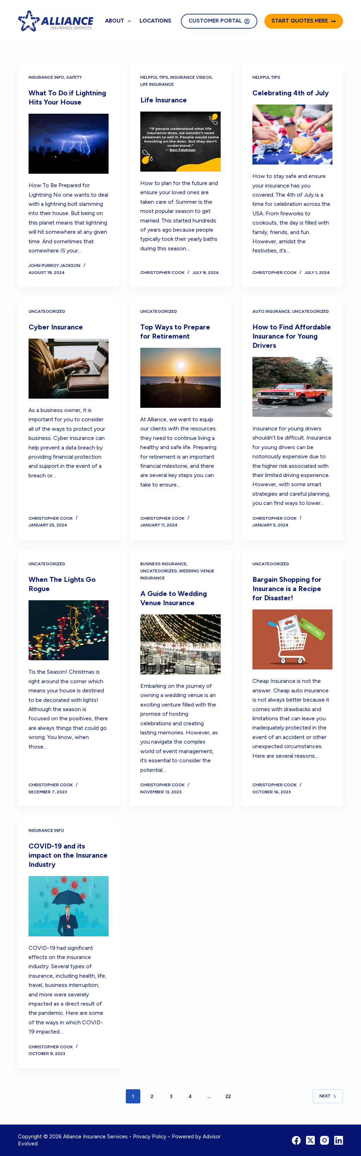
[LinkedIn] (338, 1140)
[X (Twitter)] (310, 1140)
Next (324, 1096)
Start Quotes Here (299, 21)
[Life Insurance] (180, 142)
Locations (155, 21)
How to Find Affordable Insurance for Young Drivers (291, 336)
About (114, 21)
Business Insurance (163, 563)
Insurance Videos (191, 77)
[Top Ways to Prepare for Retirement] (180, 378)
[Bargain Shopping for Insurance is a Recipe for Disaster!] (292, 639)
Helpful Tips (154, 77)
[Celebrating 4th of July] (292, 135)
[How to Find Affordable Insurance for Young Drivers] (292, 387)
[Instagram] (324, 1140)
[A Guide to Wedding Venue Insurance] (180, 644)
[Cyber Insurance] (69, 369)
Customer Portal (215, 21)
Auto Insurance (271, 311)
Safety (74, 77)
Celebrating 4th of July (290, 93)
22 (228, 1097)
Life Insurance (157, 84)
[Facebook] (296, 1140)
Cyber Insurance (56, 327)
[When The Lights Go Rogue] (69, 630)
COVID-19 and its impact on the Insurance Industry (68, 855)
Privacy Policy (149, 1136)
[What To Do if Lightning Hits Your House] (69, 144)
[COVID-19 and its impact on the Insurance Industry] (69, 906)
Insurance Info (46, 77)
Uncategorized (47, 311)
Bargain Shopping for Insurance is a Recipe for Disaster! (287, 588)
